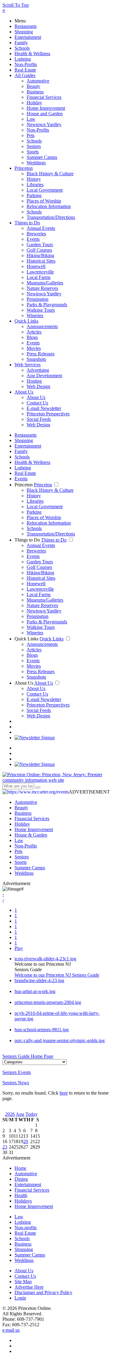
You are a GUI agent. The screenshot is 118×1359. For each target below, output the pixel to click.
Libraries (35, 184)
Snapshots (36, 359)
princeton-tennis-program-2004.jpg (48, 1002)
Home (20, 1168)
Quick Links (26, 321)
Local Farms (39, 277)
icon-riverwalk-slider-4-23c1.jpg (45, 958)
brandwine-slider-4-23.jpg (39, 980)
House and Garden (45, 113)
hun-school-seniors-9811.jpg (42, 1029)
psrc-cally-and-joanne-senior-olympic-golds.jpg (60, 1040)
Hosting (34, 381)
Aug (20, 1114)
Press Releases (40, 353)
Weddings (36, 162)
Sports (33, 151)
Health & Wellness (32, 53)
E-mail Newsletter (44, 408)
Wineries (35, 315)
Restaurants (26, 26)
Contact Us (37, 402)
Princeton (24, 168)
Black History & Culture (50, 173)
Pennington (37, 299)
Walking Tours (41, 310)
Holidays (23, 1200)
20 (25, 1141)
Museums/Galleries (45, 282)
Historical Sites (41, 260)
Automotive (38, 80)
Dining (21, 1179)
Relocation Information (49, 206)
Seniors (34, 146)
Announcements (42, 326)
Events (33, 239)
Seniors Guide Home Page (27, 1056)
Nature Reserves (42, 288)
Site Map (23, 1281)
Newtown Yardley (44, 124)
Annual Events (41, 228)
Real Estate (25, 69)
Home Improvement (46, 108)
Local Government (45, 190)
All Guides (25, 75)
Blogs (32, 337)
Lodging (23, 59)
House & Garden (31, 834)
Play (19, 948)
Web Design (38, 386)
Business (35, 91)
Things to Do (27, 222)
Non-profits (26, 1227)
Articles (34, 331)
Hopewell (36, 266)
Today (31, 1114)
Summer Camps (42, 157)
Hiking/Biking (40, 255)
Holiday (34, 102)
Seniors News (15, 1082)
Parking (34, 195)
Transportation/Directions (51, 217)
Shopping (24, 31)
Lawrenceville (40, 271)
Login (20, 1297)
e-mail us (11, 1330)
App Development (44, 375)
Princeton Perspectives (48, 413)
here (64, 1093)
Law (31, 119)
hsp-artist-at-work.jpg (35, 991)
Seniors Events (16, 1072)
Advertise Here (29, 1287)
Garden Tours (40, 244)
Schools (22, 48)
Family (21, 42)
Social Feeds (39, 419)
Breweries (36, 233)
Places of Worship (44, 200)
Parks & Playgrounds (47, 304)
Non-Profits (26, 64)
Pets (30, 135)
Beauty (33, 86)
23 (4, 1146)
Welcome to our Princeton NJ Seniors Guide (57, 975)
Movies (34, 348)
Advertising (38, 370)
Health (21, 1195)
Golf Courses (39, 250)
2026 (10, 1114)
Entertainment (28, 37)
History (34, 179)
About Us (24, 391)
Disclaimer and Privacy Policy (43, 1292)
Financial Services (44, 97)
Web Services (28, 364)
